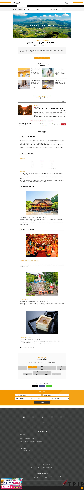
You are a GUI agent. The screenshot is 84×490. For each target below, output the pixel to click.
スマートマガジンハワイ (39, 477)
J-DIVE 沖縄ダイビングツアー (33, 459)
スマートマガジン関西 (57, 476)
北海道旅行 (22, 441)
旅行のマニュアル (48, 477)
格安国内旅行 (22, 434)
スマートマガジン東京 (48, 476)
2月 (32, 366)
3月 (42, 366)
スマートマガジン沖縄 (28, 476)
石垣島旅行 (22, 438)
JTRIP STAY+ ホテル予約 (36, 467)
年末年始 (56, 374)
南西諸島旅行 (33, 441)
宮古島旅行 (28, 438)
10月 (61, 369)
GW (37, 374)
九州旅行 (27, 441)
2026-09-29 (22, 398)
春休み (27, 374)
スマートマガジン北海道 (38, 476)
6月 (23, 369)
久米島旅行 (33, 438)
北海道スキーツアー (55, 459)
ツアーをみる (38, 57)
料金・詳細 (63, 124)
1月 (23, 366)
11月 (37, 371)
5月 (61, 366)
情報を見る (46, 57)
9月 (52, 369)
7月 (32, 369)
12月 (47, 371)
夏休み (46, 374)
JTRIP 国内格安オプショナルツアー (48, 467)
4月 (52, 366)
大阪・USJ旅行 (23, 448)
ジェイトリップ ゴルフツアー (45, 459)
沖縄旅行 (21, 436)
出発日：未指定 (26, 9)
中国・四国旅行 (39, 441)
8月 (42, 369)
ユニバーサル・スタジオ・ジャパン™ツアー (27, 450)
